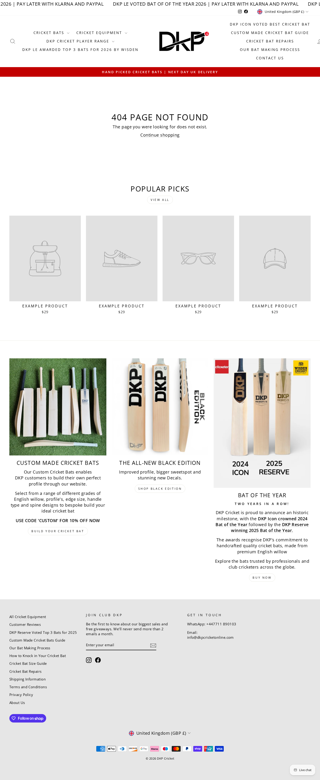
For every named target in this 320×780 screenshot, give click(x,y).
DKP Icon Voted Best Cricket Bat (270, 24)
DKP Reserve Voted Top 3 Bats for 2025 (43, 632)
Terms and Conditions (28, 686)
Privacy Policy (21, 694)
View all (160, 200)
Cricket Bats (49, 32)
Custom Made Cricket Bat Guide (270, 32)
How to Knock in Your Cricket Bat (37, 655)
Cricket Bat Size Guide (28, 663)
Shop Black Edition (160, 489)
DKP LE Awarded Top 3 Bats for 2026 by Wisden (80, 49)
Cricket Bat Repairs (270, 41)
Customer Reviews (25, 624)
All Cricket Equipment (27, 616)
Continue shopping (160, 135)
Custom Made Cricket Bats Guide (37, 640)
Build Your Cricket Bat (57, 531)
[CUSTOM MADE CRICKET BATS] (57, 406)
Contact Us (270, 58)
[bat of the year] (262, 423)
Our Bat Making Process (270, 49)
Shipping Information (27, 679)
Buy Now (262, 578)
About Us (17, 702)
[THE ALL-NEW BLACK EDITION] (160, 406)
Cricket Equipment (100, 32)
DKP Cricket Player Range (78, 41)
